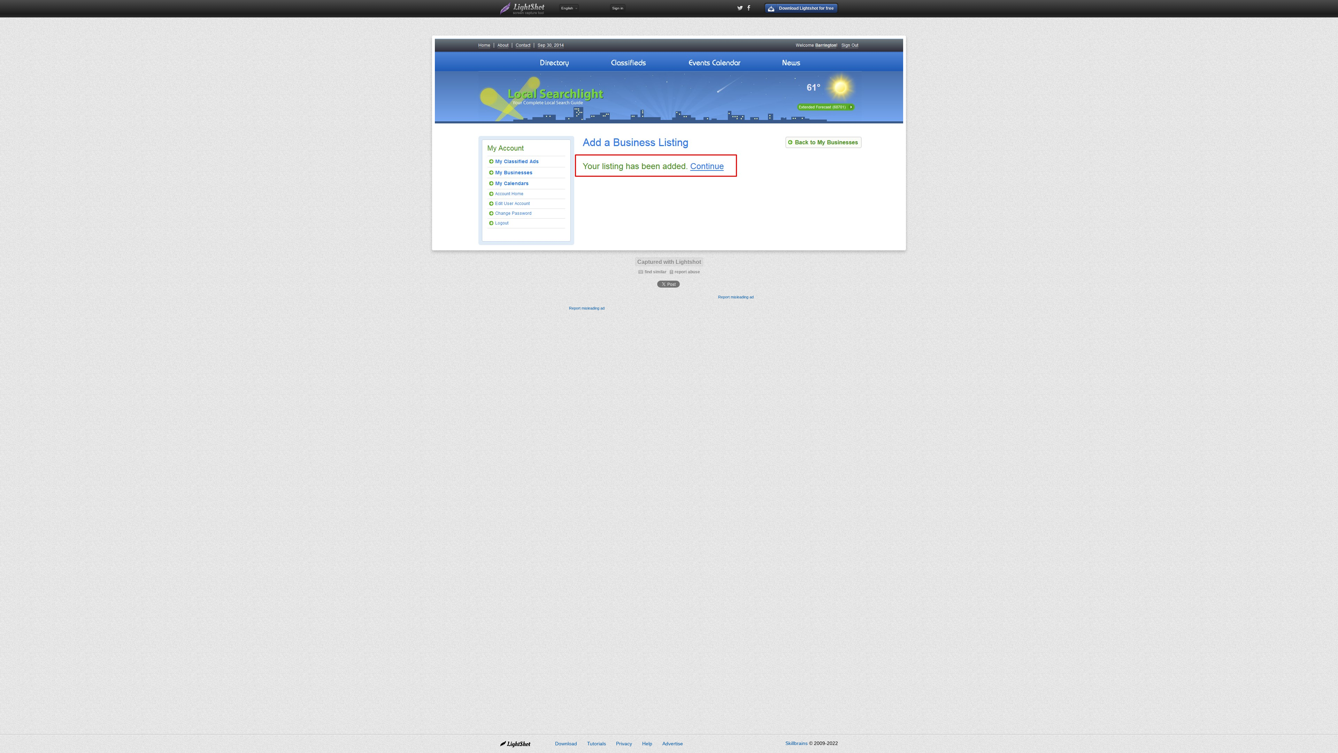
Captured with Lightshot (669, 262)
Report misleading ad (736, 297)
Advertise (672, 743)
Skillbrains (796, 743)
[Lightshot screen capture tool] (522, 9)
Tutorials (596, 743)
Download (566, 743)
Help (647, 743)
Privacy (624, 743)
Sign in (617, 8)
